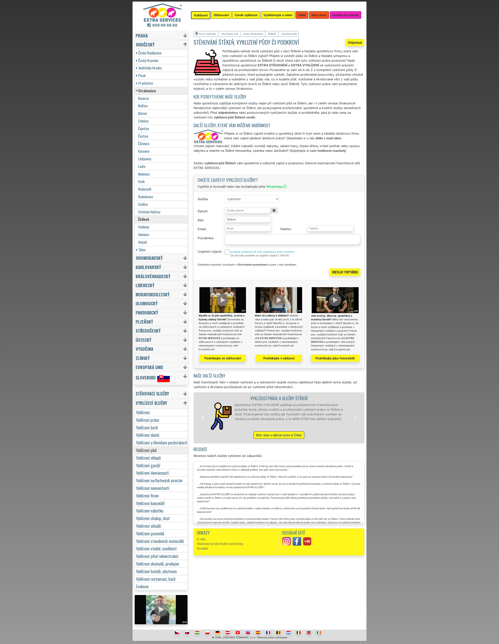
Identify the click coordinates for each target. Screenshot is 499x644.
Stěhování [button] (221, 15)
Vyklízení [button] (201, 15)
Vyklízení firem (147, 495)
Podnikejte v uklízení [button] (279, 358)
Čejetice (143, 128)
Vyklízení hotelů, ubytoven (156, 571)
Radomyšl (144, 189)
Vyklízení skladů (148, 525)
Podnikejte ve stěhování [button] (222, 358)
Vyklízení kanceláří (150, 503)
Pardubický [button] (147, 312)
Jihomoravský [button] (149, 258)
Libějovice (144, 159)
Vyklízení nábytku (149, 510)
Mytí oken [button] (318, 15)
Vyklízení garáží (148, 465)
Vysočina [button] (144, 349)
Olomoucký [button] (146, 303)
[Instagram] (286, 541)
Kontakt (202, 548)
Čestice (143, 136)
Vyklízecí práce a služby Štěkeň (279, 398)
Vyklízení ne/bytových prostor (159, 480)
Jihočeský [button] (145, 44)
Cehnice (143, 121)
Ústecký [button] (143, 340)
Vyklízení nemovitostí (152, 488)
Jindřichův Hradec (150, 68)
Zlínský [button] (143, 358)
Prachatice (145, 83)
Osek (141, 181)
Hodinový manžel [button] (345, 15)
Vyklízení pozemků (150, 533)
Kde (200, 220)
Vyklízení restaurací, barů (155, 579)
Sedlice (143, 204)
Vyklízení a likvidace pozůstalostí (161, 442)
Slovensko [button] (146, 377)
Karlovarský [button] (148, 267)
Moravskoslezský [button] (153, 294)
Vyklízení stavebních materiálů (160, 541)
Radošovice (145, 196)
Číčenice (143, 143)
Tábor (142, 249)
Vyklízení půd (146, 450)
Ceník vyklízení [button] (246, 15)
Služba (203, 199)
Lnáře (141, 166)
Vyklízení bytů (147, 427)
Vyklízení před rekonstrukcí (157, 556)
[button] (202, 418)
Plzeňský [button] (144, 321)
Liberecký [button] (145, 285)
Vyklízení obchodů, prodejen (157, 563)
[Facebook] (297, 541)
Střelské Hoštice (149, 212)
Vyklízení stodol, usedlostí (156, 548)
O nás (201, 539)
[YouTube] (307, 541)
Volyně (142, 242)
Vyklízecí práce (147, 420)
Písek (142, 75)
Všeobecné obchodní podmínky (220, 544)
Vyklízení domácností (152, 472)
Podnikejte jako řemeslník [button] (335, 358)
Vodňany (143, 227)
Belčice (143, 105)
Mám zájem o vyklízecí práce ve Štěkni (279, 435)
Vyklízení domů (147, 435)
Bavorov (143, 98)
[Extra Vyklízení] (162, 12)
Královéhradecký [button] (153, 276)
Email (202, 229)
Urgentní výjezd (209, 251)
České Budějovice (150, 53)
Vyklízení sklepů (148, 457)
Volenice (143, 234)
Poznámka (205, 238)
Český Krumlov (148, 60)
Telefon (285, 229)
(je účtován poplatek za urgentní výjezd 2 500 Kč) (260, 255)
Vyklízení (143, 412)
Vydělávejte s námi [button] (277, 15)
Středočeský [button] (148, 330)
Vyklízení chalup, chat (153, 518)
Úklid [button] (302, 15)
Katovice (144, 151)
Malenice (144, 174)
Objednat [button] (355, 42)
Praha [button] (142, 35)
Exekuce (142, 586)
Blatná (142, 113)
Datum (202, 211)
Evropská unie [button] (149, 367)
